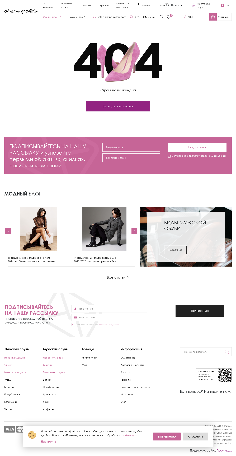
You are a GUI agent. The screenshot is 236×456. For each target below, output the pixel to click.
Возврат (87, 5)
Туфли (8, 379)
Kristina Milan (89, 357)
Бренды (88, 349)
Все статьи (118, 277)
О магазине (128, 357)
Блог (162, 5)
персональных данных (213, 155)
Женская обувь (16, 349)
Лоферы (48, 409)
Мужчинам (76, 16)
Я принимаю (167, 436)
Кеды (46, 401)
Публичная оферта (220, 439)
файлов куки (129, 435)
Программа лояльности (135, 386)
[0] (169, 17)
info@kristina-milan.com (112, 16)
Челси (8, 409)
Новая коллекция (14, 357)
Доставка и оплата (132, 364)
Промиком (224, 450)
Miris (84, 364)
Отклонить (195, 436)
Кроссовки (49, 394)
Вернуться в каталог (118, 106)
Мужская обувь (55, 349)
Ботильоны (10, 401)
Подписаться (197, 146)
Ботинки (9, 386)
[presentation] (8, 231)
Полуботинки (12, 394)
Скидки (8, 364)
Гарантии (103, 5)
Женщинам (50, 16)
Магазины (147, 5)
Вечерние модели (15, 372)
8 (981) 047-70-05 (145, 16)
